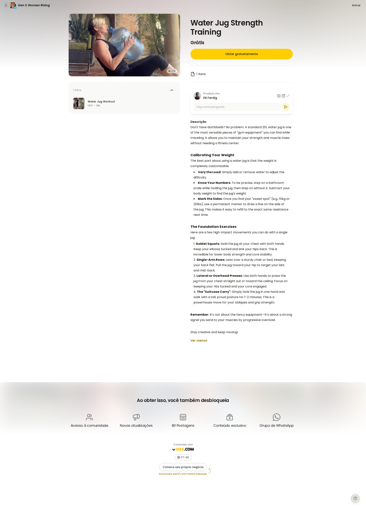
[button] (183, 457)
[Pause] (169, 71)
